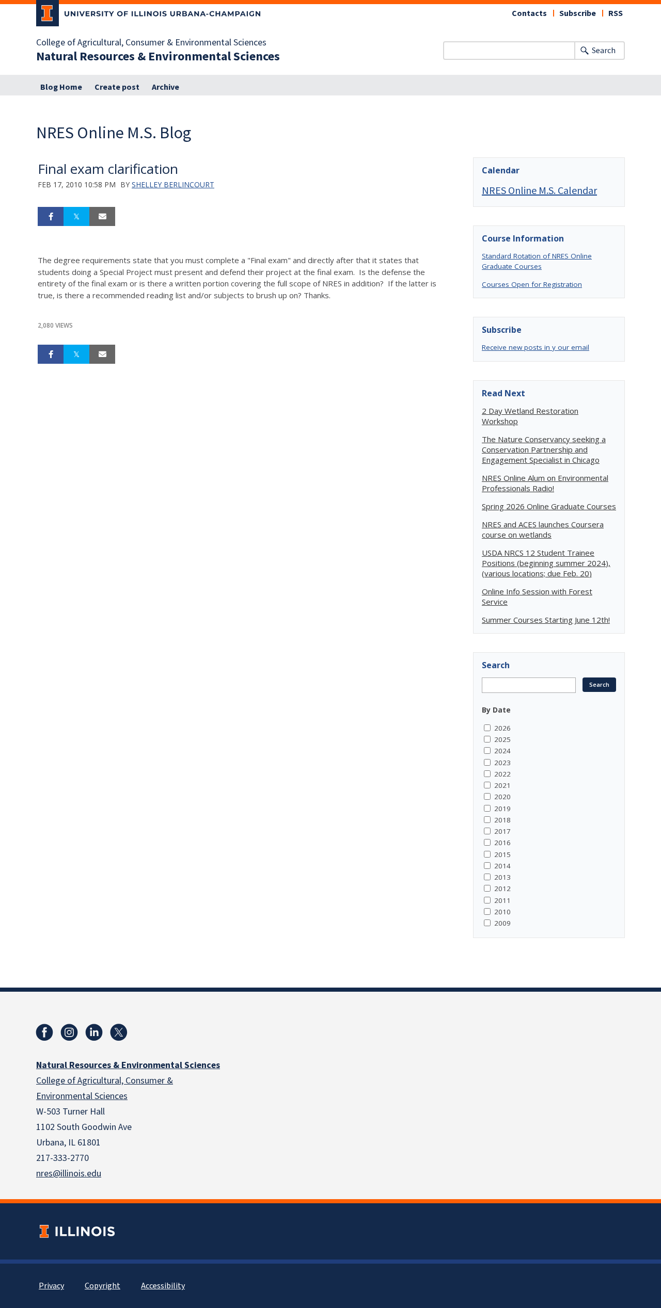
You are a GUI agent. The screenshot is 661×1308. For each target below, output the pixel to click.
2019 (502, 808)
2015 (502, 854)
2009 (502, 923)
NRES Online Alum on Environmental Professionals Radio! (545, 483)
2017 (502, 831)
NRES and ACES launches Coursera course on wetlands (543, 529)
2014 (502, 865)
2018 (502, 820)
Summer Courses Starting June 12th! (546, 620)
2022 (502, 774)
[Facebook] (44, 1032)
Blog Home (61, 87)
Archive (165, 87)
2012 (502, 888)
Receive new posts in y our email (535, 347)
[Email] (102, 217)
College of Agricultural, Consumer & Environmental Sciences (151, 43)
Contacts (529, 13)
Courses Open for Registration (532, 284)
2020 (502, 796)
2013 (502, 877)
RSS (615, 13)
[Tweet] (76, 217)
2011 (502, 900)
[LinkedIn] (94, 1032)
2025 (502, 739)
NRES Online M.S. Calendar (539, 190)
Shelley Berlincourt (173, 184)
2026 (502, 728)
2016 (502, 842)
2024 (502, 750)
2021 (502, 785)
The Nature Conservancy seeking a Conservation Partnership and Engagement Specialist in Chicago (544, 449)
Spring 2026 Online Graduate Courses (549, 506)
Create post (117, 87)
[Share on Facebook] (51, 217)
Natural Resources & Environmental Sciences (158, 56)
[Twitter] (118, 1032)
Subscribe (577, 13)
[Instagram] (69, 1032)
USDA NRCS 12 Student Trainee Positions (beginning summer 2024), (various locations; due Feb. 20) (546, 562)
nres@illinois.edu (68, 1173)
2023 (502, 762)
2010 (502, 911)
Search (604, 50)
